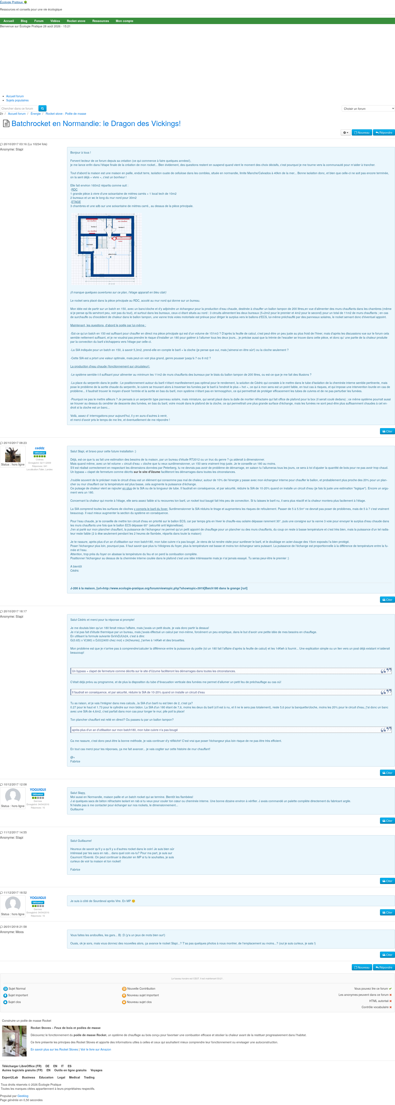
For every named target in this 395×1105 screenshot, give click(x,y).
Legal (61, 1077)
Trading (89, 1077)
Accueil (8, 21)
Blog (24, 21)
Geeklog (22, 1096)
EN (55, 1066)
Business (28, 1077)
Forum (38, 21)
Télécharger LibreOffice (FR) (22, 1066)
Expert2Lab (10, 1077)
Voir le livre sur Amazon (95, 1049)
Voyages (96, 1070)
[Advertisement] (197, 60)
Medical (74, 1077)
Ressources (100, 21)
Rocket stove (76, 21)
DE (47, 1066)
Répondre (385, 132)
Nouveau (363, 132)
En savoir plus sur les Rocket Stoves (55, 1049)
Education (46, 1077)
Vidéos (55, 21)
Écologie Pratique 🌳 (13, 2)
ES (69, 1066)
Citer (388, 431)
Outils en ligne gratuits (70, 1070)
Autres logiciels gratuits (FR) (22, 1070)
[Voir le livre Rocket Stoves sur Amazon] (14, 1041)
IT (62, 1066)
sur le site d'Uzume (147, 472)
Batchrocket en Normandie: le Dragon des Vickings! (96, 123)
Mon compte (124, 21)
